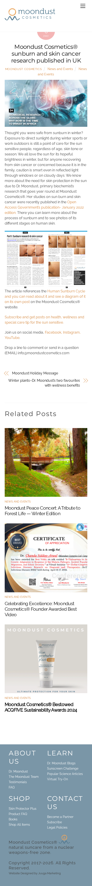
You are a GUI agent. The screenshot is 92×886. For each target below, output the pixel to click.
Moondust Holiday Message (35, 373)
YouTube (12, 338)
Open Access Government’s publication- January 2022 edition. (44, 207)
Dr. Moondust (18, 771)
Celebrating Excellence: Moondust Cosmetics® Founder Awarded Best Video (41, 609)
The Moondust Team (24, 776)
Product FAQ (18, 814)
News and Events (60, 69)
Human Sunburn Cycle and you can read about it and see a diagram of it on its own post (45, 296)
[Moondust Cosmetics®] (30, 18)
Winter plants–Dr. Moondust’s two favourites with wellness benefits (44, 382)
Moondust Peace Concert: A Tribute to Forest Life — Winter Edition (43, 510)
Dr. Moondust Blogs (61, 763)
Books (13, 819)
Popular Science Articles (65, 774)
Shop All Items (19, 824)
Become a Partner (60, 817)
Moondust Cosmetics (23, 69)
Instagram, (72, 332)
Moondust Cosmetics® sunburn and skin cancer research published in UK (46, 53)
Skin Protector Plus (22, 808)
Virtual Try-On (57, 779)
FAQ (12, 787)
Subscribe (54, 822)
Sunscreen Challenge (62, 768)
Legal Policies (57, 827)
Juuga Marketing (49, 873)
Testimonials (18, 782)
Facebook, (53, 332)
